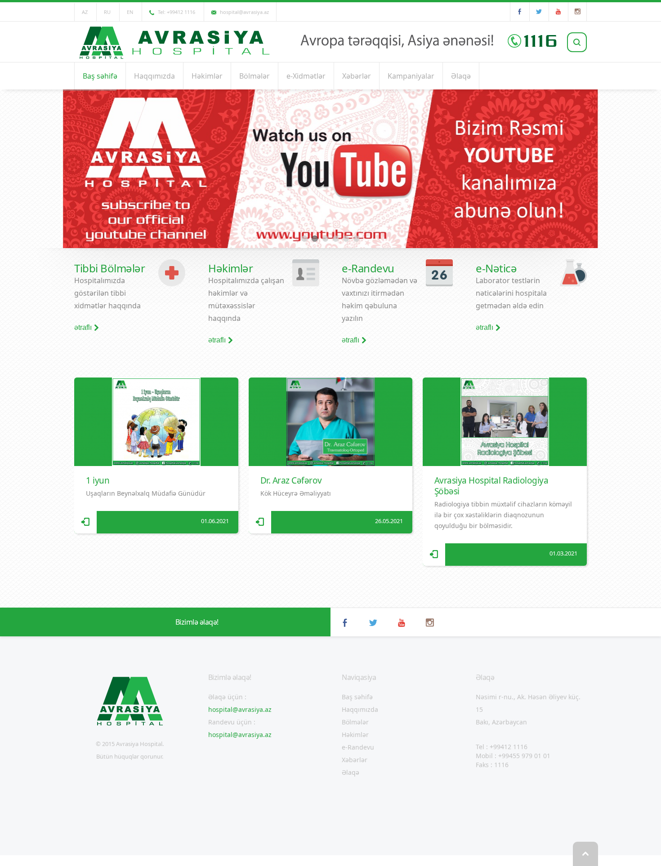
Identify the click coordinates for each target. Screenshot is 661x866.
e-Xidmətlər (306, 76)
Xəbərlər (356, 76)
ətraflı (83, 328)
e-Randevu (358, 747)
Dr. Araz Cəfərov (291, 480)
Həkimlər (207, 76)
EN (130, 12)
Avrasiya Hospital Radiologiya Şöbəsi (491, 486)
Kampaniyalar (411, 76)
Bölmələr (254, 76)
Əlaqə (461, 76)
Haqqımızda (154, 76)
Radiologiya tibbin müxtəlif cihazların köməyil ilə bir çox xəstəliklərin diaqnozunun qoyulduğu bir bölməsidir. (503, 515)
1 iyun (97, 480)
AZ (85, 12)
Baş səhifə (100, 76)
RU (107, 12)
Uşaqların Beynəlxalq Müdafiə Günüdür (145, 493)
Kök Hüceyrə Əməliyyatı (295, 493)
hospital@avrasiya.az (240, 709)
